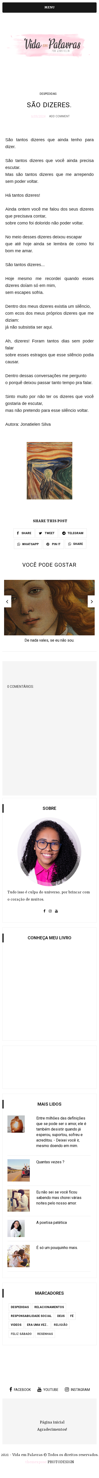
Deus (61, 1316)
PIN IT (56, 544)
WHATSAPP (30, 544)
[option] (49, 613)
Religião (61, 1325)
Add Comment (59, 116)
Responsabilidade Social (31, 1316)
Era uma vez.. (37, 1325)
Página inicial (52, 1422)
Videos (16, 1325)
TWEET (49, 533)
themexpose (36, 1462)
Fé (72, 1316)
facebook (22, 1390)
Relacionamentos (49, 1307)
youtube (50, 1390)
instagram (80, 1390)
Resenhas (45, 1334)
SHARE (26, 533)
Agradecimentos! (52, 1430)
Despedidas (48, 93)
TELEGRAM (75, 533)
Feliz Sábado (21, 1334)
